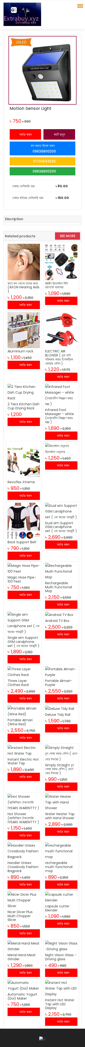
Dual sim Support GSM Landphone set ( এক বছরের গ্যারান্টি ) (61, 527)
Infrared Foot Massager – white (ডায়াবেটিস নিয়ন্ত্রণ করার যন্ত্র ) (59, 415)
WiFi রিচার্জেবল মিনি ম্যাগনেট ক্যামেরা (56, 285)
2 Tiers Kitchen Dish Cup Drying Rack (23, 406)
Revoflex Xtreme (21, 482)
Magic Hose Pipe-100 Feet (22, 579)
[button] (79, 5)
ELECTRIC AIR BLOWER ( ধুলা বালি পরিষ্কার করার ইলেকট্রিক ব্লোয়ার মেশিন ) (59, 357)
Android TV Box (57, 620)
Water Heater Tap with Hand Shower (60, 816)
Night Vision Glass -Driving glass (60, 957)
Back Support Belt (22, 542)
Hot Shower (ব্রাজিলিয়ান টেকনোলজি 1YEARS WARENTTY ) (23, 818)
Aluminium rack (20, 351)
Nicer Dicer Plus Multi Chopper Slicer (20, 916)
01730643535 (44, 161)
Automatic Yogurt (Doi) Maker (22, 996)
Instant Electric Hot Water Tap (23, 761)
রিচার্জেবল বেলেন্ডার (55, 451)
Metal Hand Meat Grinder (22, 957)
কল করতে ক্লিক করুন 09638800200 (43, 148)
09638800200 (44, 171)
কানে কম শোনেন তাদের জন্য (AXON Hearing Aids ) (23, 287)
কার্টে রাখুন (59, 134)
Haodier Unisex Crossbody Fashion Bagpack (23, 866)
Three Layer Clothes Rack (18, 682)
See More (67, 236)
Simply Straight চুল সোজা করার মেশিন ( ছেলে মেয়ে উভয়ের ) (59, 769)
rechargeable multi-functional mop (58, 866)
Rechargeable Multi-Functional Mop (58, 587)
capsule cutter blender (57, 908)
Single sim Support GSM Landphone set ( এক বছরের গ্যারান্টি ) (23, 641)
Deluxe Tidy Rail (57, 714)
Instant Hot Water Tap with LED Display (59, 1004)
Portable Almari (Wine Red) (20, 722)
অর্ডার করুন (25, 134)
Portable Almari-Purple (58, 682)
